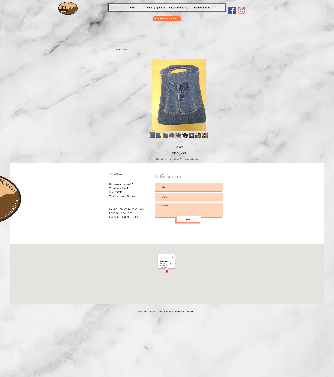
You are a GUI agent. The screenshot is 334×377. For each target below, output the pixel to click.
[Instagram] (241, 10)
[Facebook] (232, 10)
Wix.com (189, 311)
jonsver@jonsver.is (128, 196)
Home (117, 49)
